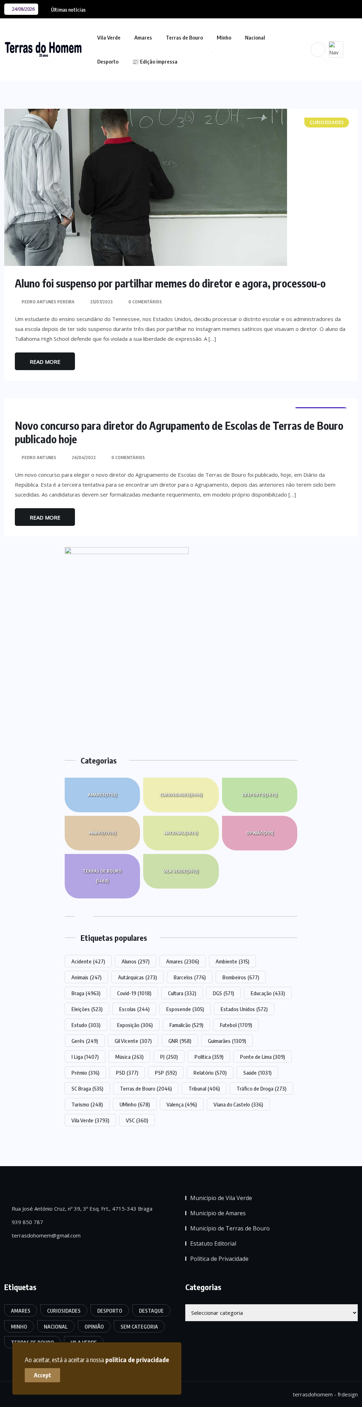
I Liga (85, 1056)
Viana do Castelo (238, 1104)
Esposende (185, 1009)
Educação (268, 993)
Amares (143, 37)
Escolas (134, 1009)
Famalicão (186, 1025)
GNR (179, 1041)
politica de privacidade (137, 1359)
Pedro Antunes (39, 457)
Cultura (182, 993)
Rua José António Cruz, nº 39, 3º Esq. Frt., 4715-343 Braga (81, 1208)
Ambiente (232, 961)
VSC (137, 1120)
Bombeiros (240, 977)
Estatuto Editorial (213, 1243)
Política (208, 1056)
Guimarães (227, 1041)
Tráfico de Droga (261, 1088)
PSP (166, 1072)
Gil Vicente (133, 1041)
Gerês (84, 1041)
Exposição (135, 1025)
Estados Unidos (244, 1009)
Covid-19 (134, 993)
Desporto (107, 61)
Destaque (151, 1311)
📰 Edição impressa (154, 61)
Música (129, 1056)
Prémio (85, 1072)
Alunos (136, 961)
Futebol (236, 1025)
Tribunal (204, 1088)
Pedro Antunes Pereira (48, 301)
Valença (182, 1104)
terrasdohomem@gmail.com (45, 1235)
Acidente (88, 961)
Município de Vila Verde (221, 1198)
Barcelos (190, 977)
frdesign (348, 1394)
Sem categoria (139, 1327)
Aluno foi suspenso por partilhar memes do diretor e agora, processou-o (170, 283)
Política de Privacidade (219, 1259)
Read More (45, 361)
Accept (42, 1375)
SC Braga (87, 1088)
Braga (85, 993)
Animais (86, 977)
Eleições (87, 1009)
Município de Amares (218, 1213)
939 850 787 (26, 1221)
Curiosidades (181, 794)
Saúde (257, 1072)
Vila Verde (109, 37)
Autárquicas (137, 977)
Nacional (255, 37)
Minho (224, 37)
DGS (223, 993)
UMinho (134, 1104)
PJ (169, 1056)
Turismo (87, 1104)
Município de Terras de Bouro (230, 1228)
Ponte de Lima (262, 1056)
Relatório (210, 1072)
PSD (127, 1072)
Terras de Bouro (184, 37)
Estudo (85, 1025)
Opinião (259, 833)
